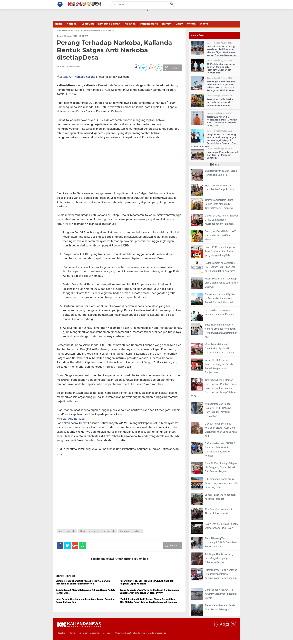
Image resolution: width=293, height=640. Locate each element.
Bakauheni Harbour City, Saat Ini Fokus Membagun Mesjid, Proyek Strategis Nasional (220, 298)
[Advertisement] (113, 163)
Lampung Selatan (109, 23)
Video (179, 23)
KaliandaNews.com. (141, 633)
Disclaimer (95, 633)
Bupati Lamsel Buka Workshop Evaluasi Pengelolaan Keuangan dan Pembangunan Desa (221, 576)
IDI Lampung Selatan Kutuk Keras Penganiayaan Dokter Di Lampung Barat (221, 483)
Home (58, 23)
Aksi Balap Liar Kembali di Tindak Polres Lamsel (218, 511)
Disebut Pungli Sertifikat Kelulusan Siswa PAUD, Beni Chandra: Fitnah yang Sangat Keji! (221, 429)
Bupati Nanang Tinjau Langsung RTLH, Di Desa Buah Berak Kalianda (221, 542)
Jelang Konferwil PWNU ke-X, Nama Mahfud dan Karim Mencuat (220, 235)
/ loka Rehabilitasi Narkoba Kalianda (97, 30)
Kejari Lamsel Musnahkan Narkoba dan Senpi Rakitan (219, 187)
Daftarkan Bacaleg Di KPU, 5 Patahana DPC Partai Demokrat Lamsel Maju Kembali (220, 449)
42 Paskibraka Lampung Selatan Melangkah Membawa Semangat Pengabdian (221, 68)
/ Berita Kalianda (71, 30)
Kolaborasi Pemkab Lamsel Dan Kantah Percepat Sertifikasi (222, 155)
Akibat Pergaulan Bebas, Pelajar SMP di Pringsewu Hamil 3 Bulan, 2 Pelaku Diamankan (218, 410)
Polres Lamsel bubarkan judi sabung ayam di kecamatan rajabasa (220, 102)
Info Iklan (106, 633)
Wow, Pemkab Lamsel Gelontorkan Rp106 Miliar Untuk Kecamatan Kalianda (219, 348)
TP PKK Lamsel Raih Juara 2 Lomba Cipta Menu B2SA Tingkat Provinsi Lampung (220, 204)
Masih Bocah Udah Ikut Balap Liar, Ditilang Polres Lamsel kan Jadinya (221, 282)
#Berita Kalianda (67, 531)
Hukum (166, 23)
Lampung (88, 23)
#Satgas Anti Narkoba (130, 531)
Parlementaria (149, 23)
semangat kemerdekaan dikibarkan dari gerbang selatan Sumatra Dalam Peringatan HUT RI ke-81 (221, 86)
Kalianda (130, 23)
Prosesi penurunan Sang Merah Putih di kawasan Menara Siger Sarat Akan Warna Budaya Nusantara (221, 50)
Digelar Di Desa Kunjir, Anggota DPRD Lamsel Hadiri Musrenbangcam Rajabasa (221, 219)
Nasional (72, 23)
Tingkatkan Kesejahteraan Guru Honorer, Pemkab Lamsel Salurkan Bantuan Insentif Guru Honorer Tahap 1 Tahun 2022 (214, 388)
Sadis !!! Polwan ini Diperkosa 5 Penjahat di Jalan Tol (221, 172)
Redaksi (61, 633)
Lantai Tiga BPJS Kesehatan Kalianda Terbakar (220, 496)
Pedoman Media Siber (77, 633)
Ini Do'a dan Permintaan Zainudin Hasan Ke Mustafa (219, 312)
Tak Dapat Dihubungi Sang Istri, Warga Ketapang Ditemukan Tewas (219, 558)
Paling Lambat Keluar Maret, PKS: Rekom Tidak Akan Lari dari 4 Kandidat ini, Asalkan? (220, 267)
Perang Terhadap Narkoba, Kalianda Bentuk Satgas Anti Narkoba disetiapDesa (114, 50)
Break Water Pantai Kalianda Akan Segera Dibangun (220, 607)
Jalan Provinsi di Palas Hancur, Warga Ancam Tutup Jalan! (221, 526)
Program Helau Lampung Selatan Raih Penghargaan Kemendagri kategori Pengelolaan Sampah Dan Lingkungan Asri (214, 140)
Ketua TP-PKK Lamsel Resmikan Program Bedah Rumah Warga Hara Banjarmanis (219, 366)
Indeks (204, 23)
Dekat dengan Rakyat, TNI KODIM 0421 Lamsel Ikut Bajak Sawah (221, 593)
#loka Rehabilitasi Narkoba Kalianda (97, 531)
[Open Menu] (60, 4)
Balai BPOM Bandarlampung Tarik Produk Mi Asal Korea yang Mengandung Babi (220, 251)
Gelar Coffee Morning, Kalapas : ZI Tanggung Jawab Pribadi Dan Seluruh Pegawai (221, 467)
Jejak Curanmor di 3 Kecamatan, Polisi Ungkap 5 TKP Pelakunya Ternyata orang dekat (222, 121)
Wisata (191, 23)
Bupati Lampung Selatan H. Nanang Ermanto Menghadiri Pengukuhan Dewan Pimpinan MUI (221, 330)
